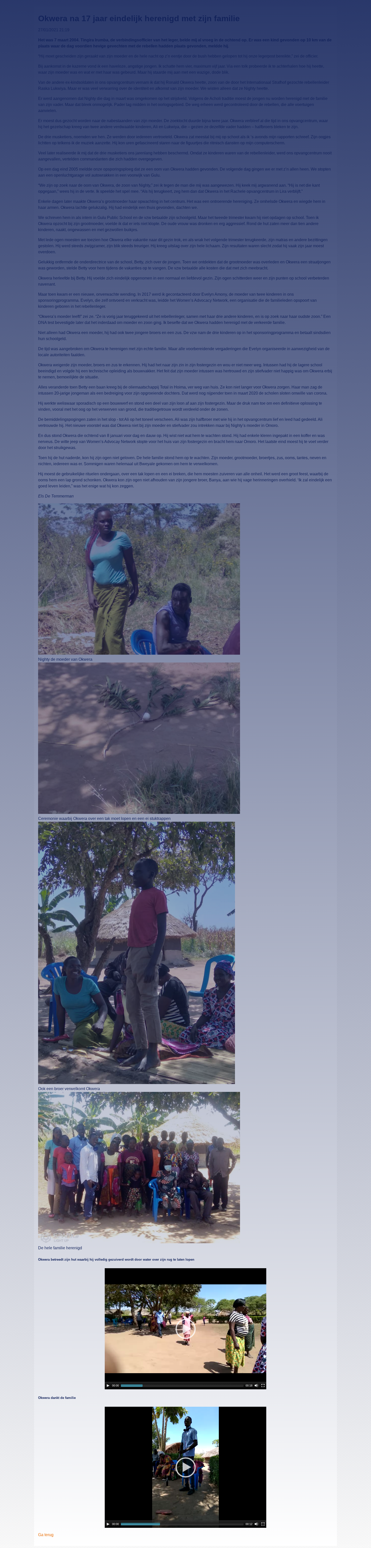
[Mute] (256, 1386)
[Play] (108, 1386)
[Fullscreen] (263, 1386)
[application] (185, 1328)
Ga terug (46, 1535)
